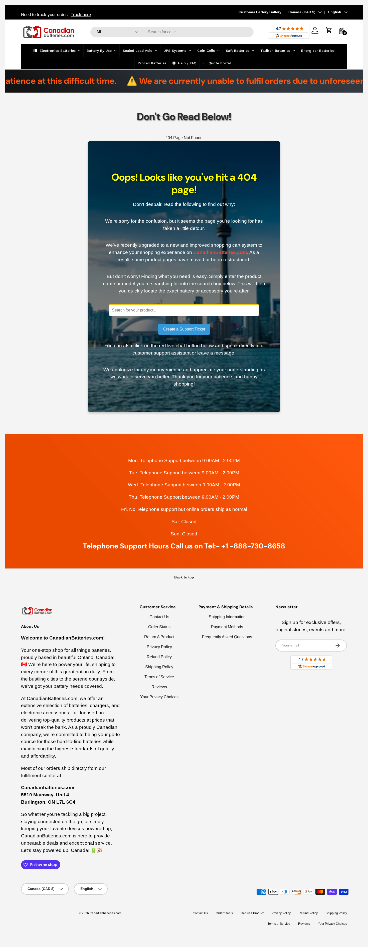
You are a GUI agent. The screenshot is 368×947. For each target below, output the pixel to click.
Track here (81, 14)
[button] (328, 30)
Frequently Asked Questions (227, 637)
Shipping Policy (159, 667)
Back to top (184, 577)
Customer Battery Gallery (260, 12)
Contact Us (159, 617)
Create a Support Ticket (184, 329)
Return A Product (159, 637)
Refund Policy (159, 657)
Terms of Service (159, 677)
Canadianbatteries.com (105, 913)
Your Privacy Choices (159, 697)
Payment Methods (227, 627)
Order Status (159, 627)
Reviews (159, 687)
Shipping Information (227, 617)
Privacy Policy (159, 647)
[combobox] (171, 32)
